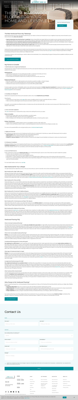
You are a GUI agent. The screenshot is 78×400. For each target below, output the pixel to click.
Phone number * (8, 339)
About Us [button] (20, 5)
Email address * (42, 339)
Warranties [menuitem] (54, 388)
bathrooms (16, 210)
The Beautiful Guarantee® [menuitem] (54, 386)
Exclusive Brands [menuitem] (55, 392)
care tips (23, 162)
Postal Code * (7, 346)
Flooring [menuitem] (31, 379)
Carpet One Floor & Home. (13, 394)
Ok (64, 397)
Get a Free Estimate (11, 298)
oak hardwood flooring (47, 177)
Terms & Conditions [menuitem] (67, 385)
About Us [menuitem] (65, 379)
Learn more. (27, 398)
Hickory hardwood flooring (34, 177)
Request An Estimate (64, 4)
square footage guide (48, 145)
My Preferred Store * (43, 346)
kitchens (71, 227)
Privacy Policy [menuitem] (65, 387)
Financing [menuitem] (32, 393)
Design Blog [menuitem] (43, 387)
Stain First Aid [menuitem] (54, 381)
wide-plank (26, 196)
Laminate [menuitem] (31, 387)
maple (23, 99)
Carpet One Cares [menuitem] (66, 381)
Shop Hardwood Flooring (13, 59)
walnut (41, 257)
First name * (7, 321)
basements (57, 266)
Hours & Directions (53, 4)
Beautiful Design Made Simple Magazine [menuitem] (44, 384)
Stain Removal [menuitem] (54, 379)
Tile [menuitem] (30, 389)
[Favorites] (51, 7)
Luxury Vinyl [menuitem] (32, 381)
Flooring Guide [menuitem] (55, 383)
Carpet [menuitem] (31, 385)
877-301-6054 (20, 1)
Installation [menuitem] (54, 390)
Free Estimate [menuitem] (32, 391)
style (51, 50)
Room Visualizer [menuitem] (44, 379)
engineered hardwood (54, 210)
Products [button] (6, 5)
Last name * (42, 321)
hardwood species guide (37, 127)
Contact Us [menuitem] (65, 383)
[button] (49, 7)
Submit (39, 368)
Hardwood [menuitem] (32, 383)
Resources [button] (13, 5)
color (8, 111)
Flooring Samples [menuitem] (44, 381)
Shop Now (61, 25)
